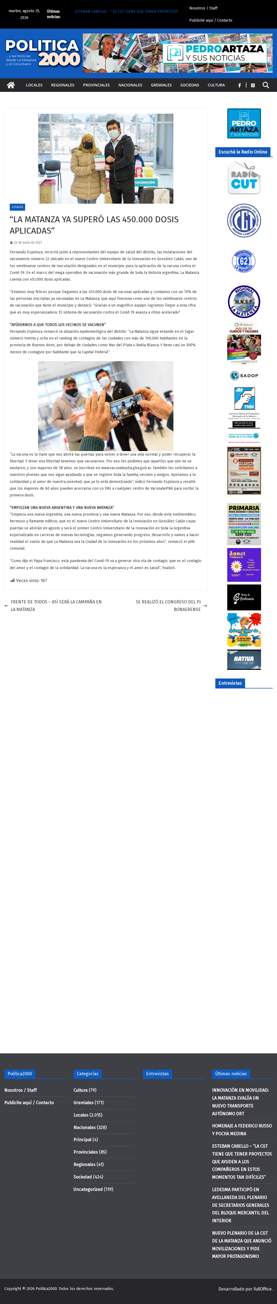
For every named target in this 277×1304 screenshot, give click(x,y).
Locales (34, 85)
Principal (82, 1139)
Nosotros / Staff (203, 8)
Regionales (62, 85)
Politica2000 (46, 1288)
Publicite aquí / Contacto (210, 20)
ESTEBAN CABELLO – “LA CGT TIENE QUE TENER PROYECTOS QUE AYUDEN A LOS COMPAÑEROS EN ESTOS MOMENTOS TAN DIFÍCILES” (242, 1162)
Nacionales (130, 85)
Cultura (216, 85)
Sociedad (189, 85)
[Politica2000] (10, 85)
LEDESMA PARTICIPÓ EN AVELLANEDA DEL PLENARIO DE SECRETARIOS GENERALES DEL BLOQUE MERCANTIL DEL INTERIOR (240, 1205)
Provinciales (96, 85)
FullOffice (262, 1289)
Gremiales (161, 85)
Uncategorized (88, 1189)
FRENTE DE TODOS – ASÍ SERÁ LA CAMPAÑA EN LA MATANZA (56, 605)
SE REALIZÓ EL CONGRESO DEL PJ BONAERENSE (168, 605)
